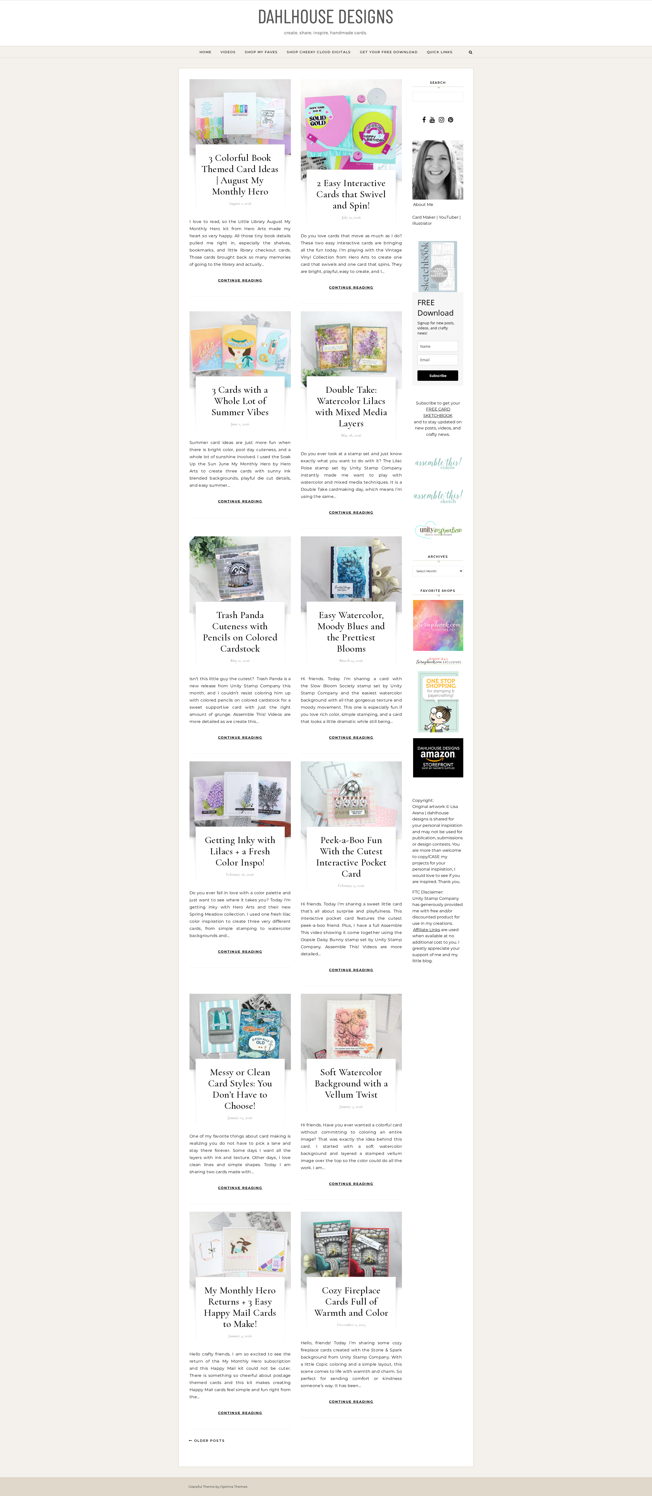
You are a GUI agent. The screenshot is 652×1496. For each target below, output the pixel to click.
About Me (423, 204)
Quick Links (440, 52)
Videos (228, 52)
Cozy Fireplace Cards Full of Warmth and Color (351, 1301)
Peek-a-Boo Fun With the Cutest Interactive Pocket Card (351, 856)
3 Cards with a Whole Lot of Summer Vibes (240, 401)
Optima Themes (233, 1487)
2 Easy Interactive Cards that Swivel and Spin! (351, 194)
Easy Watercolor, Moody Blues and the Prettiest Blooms (351, 631)
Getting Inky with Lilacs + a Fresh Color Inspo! (240, 851)
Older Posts (209, 1440)
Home (205, 52)
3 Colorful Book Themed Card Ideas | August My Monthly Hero (240, 174)
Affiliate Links (426, 929)
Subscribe (437, 375)
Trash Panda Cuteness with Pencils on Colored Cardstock (240, 631)
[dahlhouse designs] (326, 23)
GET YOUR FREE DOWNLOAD (389, 52)
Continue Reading (240, 280)
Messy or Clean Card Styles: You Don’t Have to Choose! (240, 1089)
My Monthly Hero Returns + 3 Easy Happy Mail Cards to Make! (240, 1307)
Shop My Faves (261, 52)
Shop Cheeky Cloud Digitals (319, 52)
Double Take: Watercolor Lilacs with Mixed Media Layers (351, 406)
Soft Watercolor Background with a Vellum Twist (351, 1083)
